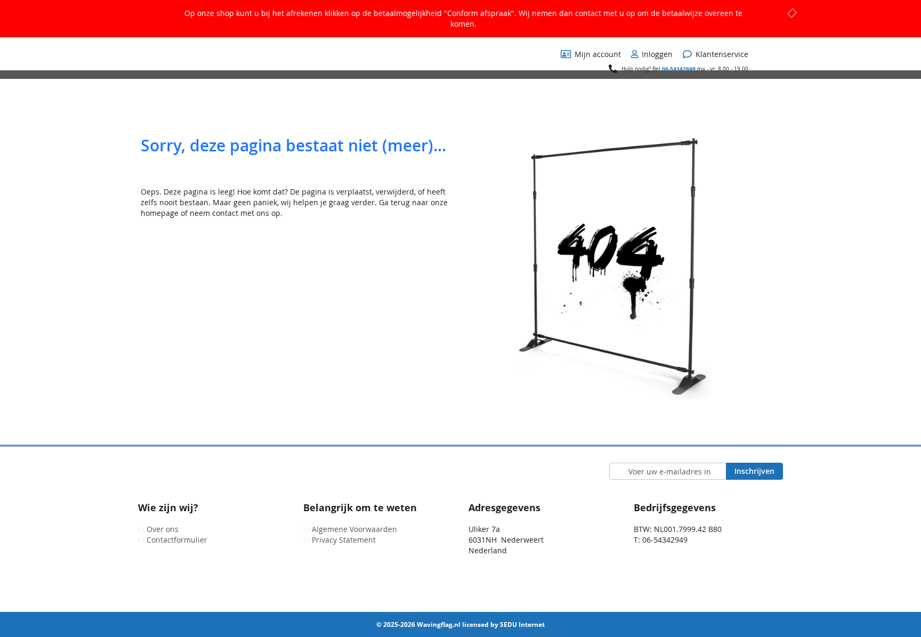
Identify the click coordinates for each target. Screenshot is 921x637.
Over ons (163, 529)
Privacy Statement (344, 540)
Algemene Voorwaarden (354, 529)
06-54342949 (679, 68)
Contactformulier (177, 540)
